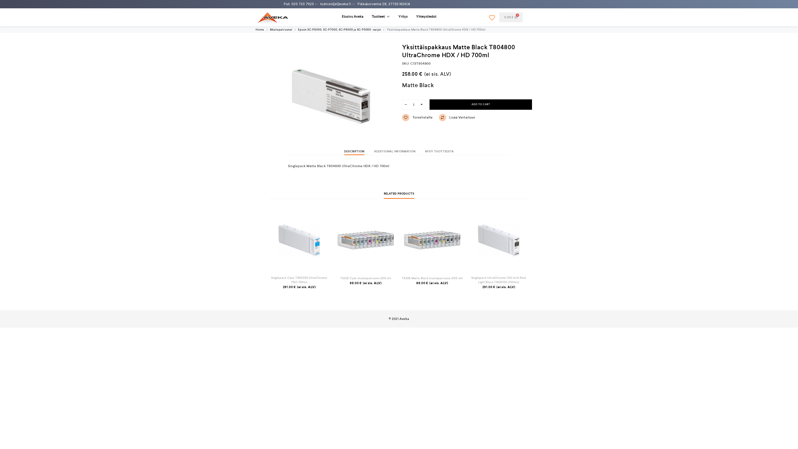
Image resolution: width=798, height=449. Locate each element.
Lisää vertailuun (462, 117)
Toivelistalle (423, 117)
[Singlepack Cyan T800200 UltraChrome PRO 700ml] (299, 240)
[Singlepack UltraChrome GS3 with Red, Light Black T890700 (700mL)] (499, 240)
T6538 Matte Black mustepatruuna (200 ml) (432, 278)
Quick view (324, 240)
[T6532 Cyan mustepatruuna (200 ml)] (366, 240)
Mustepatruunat (281, 29)
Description (354, 151)
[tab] (354, 151)
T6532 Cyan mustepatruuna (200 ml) (365, 278)
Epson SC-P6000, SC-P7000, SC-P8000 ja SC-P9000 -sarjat (339, 29)
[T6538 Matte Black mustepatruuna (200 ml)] (432, 240)
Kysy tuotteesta (439, 151)
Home (260, 29)
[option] (331, 96)
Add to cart (481, 104)
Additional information (395, 151)
